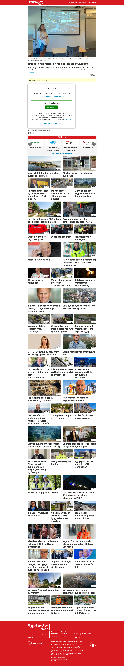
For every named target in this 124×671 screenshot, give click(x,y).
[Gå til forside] (36, 3)
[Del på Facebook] (91, 75)
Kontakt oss (68, 119)
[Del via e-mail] (95, 75)
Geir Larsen (86, 634)
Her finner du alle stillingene (62, 153)
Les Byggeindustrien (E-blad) (74, 2)
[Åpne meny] (94, 3)
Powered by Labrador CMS (62, 669)
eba (29, 130)
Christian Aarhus (63, 633)
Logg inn (84, 2)
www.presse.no (76, 647)
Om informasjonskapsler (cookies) (59, 659)
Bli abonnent (51, 107)
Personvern (53, 660)
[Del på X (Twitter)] (93, 75)
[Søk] (89, 3)
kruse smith (34, 130)
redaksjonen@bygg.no (61, 636)
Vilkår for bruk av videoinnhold (58, 657)
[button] (30, 144)
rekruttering (42, 130)
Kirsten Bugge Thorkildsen (86, 633)
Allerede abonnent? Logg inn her (51, 97)
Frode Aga (64, 631)
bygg (48, 130)
